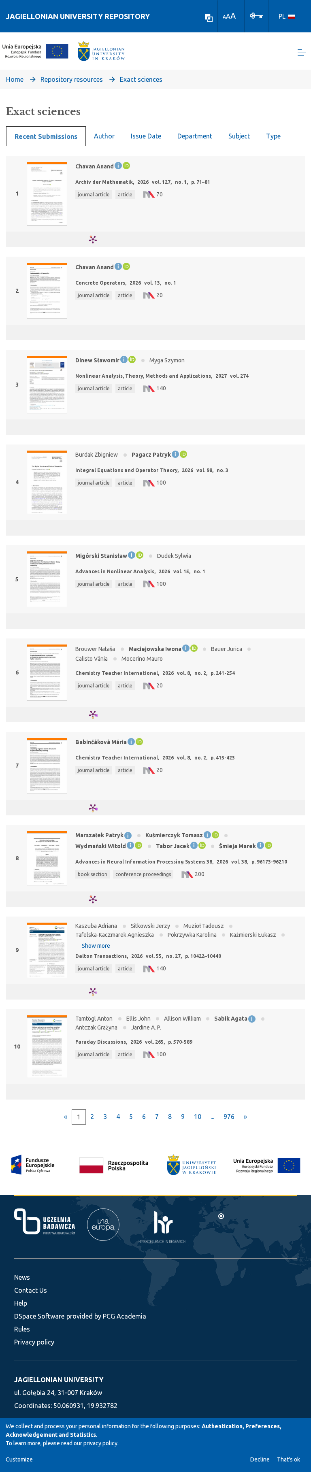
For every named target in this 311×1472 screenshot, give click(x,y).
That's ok (288, 1459)
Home (14, 79)
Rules (22, 1329)
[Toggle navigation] (301, 53)
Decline (260, 1459)
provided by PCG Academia (106, 1316)
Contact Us (30, 1290)
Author (104, 136)
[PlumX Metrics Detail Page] (98, 239)
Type (273, 136)
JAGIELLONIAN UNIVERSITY (58, 1379)
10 (197, 1116)
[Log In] (256, 15)
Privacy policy (34, 1342)
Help (20, 1303)
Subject (239, 136)
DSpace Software (39, 1316)
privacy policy (100, 1443)
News (22, 1277)
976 (229, 1116)
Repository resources (71, 79)
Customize (19, 1459)
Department (194, 136)
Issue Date (146, 136)
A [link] (224, 16)
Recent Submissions (46, 136)
